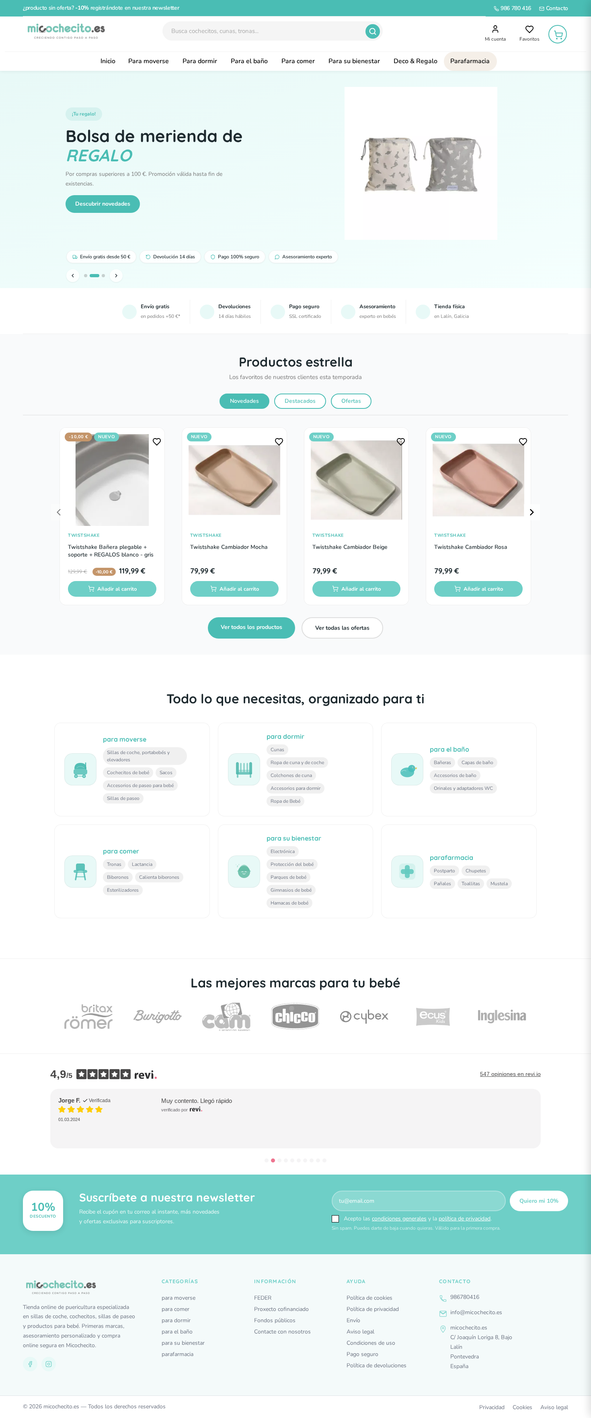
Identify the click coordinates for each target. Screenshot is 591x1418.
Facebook (30, 1364)
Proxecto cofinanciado (281, 1309)
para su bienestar (183, 1343)
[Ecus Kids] (433, 1017)
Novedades (244, 401)
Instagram (48, 1364)
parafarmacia (177, 1354)
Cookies (522, 1407)
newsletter (165, 8)
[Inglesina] (502, 1017)
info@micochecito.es (476, 1312)
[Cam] (226, 1017)
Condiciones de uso (371, 1343)
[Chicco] (295, 1017)
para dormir (176, 1320)
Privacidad (492, 1407)
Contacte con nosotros (282, 1332)
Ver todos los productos (251, 627)
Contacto (556, 8)
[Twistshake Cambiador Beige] (356, 480)
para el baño (177, 1332)
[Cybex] (364, 1017)
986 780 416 (515, 8)
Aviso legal (360, 1332)
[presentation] (59, 512)
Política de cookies (369, 1298)
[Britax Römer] (88, 1016)
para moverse (178, 1298)
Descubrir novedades (102, 204)
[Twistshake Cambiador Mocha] (234, 480)
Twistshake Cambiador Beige (350, 547)
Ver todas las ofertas (342, 628)
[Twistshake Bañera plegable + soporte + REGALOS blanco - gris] (112, 480)
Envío (353, 1320)
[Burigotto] (157, 1016)
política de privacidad (464, 1218)
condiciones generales (399, 1218)
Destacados (300, 401)
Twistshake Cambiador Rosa (470, 547)
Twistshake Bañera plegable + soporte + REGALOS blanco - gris (111, 551)
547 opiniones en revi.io (510, 1074)
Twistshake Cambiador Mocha (229, 547)
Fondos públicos (275, 1320)
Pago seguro (362, 1354)
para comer (175, 1309)
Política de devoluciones (376, 1365)
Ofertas (351, 401)
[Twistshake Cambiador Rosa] (478, 480)
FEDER (262, 1298)
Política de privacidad (373, 1309)
